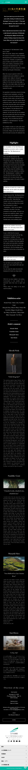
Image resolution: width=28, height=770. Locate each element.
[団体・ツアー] (26, 761)
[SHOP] (26, 757)
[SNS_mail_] (19, 741)
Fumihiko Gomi (14, 331)
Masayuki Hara (14, 334)
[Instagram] (9, 741)
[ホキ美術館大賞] (26, 764)
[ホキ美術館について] (26, 750)
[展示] (26, 746)
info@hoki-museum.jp (15, 739)
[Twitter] (11, 741)
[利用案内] (26, 754)
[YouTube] (17, 741)
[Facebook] (14, 741)
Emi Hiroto (14, 337)
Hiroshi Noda (14, 328)
